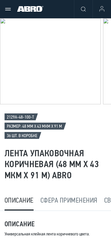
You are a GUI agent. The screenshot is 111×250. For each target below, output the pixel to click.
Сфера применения (68, 200)
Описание (19, 200)
